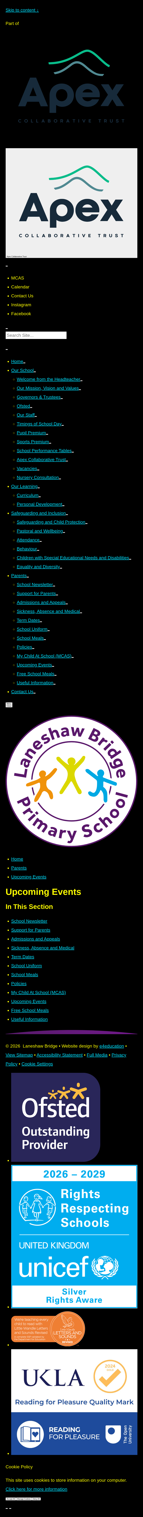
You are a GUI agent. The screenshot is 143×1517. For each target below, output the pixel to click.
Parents (19, 867)
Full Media (97, 1054)
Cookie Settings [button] (37, 1063)
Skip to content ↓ (22, 10)
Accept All (11, 1499)
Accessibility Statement (60, 1054)
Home (17, 858)
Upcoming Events (28, 876)
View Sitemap (19, 1054)
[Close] (7, 1508)
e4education (111, 1046)
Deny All (36, 1499)
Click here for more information (36, 1489)
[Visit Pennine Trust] (71, 139)
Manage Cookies (24, 1499)
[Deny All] (10, 1508)
